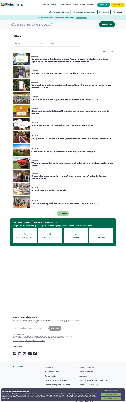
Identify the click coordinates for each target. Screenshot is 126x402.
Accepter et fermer (111, 394)
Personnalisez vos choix (111, 398)
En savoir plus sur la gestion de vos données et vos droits (29, 341)
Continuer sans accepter (111, 390)
